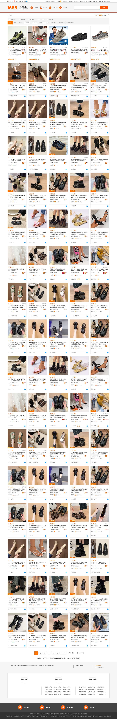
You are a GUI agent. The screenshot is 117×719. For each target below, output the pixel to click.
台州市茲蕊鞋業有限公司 (54, 199)
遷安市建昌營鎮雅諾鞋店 (68, 694)
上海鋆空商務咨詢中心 (102, 692)
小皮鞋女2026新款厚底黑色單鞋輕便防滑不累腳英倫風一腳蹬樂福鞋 (58, 233)
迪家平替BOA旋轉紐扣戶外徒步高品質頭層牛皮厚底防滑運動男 (16, 50)
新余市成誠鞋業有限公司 (34, 199)
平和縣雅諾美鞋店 (49, 694)
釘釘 (96, 716)
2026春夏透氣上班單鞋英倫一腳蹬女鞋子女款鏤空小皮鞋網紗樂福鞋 (37, 636)
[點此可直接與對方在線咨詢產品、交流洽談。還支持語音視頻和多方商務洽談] (25, 96)
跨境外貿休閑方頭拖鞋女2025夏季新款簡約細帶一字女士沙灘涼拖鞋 (79, 233)
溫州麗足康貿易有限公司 (54, 53)
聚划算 (44, 716)
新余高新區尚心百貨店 (75, 89)
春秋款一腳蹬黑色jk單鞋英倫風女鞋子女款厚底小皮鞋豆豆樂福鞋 (58, 599)
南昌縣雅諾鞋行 (66, 687)
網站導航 (85, 713)
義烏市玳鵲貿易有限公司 (34, 272)
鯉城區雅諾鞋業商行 (67, 689)
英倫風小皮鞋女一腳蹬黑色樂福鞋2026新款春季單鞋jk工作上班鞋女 (99, 196)
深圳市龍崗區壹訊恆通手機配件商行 (96, 689)
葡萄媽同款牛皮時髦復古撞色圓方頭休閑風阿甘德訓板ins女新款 (37, 50)
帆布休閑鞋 (99, 55)
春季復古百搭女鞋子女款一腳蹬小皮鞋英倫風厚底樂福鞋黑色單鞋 (99, 86)
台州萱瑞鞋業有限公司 (96, 236)
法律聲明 (57, 713)
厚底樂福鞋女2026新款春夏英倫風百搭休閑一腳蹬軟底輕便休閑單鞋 (79, 160)
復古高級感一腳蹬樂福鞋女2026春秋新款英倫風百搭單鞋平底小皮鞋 (16, 526)
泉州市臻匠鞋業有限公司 (96, 53)
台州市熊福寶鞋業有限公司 (75, 272)
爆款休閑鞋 (104, 55)
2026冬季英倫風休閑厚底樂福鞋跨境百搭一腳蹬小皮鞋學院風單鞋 (79, 636)
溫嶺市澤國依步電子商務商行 (96, 126)
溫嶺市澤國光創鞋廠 (54, 89)
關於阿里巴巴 (73, 713)
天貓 (41, 716)
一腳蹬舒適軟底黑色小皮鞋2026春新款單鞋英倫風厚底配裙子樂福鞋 (16, 86)
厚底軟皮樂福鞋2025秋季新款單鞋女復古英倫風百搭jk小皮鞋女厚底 (99, 160)
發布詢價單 (98, 665)
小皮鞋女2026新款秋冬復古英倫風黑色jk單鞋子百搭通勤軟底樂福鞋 (37, 196)
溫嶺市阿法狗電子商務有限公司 (54, 272)
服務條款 (62, 713)
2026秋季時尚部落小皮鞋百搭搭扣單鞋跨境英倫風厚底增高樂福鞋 (79, 563)
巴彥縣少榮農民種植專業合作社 (86, 692)
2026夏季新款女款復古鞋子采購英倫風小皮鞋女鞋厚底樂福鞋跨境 (16, 636)
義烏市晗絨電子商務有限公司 (96, 89)
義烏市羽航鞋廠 (74, 163)
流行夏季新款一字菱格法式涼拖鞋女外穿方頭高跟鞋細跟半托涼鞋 (99, 270)
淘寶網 (37, 716)
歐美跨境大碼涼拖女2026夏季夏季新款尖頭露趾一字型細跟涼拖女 (99, 233)
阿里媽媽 (60, 716)
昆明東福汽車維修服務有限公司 (95, 694)
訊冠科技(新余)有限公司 (54, 126)
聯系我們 (80, 713)
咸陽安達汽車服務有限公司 (94, 687)
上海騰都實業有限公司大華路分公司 (87, 694)
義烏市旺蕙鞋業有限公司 (96, 163)
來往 (93, 716)
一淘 (48, 716)
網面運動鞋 (63, 55)
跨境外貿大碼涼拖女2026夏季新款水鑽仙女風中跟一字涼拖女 (37, 563)
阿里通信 (79, 716)
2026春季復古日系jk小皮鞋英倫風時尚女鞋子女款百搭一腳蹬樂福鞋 (99, 563)
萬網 (83, 716)
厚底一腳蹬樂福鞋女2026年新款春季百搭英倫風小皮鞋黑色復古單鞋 (16, 343)
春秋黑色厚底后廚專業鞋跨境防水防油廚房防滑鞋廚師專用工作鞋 (37, 343)
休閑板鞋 (31, 55)
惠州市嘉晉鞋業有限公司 (34, 53)
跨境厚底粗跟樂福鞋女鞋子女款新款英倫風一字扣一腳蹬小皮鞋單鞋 (37, 270)
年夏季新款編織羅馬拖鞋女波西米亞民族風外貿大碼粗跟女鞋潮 (16, 196)
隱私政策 (67, 713)
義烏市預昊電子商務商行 (13, 163)
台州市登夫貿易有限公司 (34, 236)
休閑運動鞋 (52, 55)
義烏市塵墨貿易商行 (75, 199)
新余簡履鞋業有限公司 (34, 163)
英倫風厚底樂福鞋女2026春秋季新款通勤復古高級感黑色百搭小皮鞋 (58, 526)
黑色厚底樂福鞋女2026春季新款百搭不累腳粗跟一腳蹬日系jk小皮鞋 (58, 196)
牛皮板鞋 (39, 55)
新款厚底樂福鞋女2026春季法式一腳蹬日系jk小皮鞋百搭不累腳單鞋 (37, 86)
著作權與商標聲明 (50, 713)
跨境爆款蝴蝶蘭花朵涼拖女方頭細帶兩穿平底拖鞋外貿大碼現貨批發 (37, 233)
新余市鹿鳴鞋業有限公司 (13, 236)
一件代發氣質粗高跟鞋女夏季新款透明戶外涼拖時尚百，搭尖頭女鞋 (16, 563)
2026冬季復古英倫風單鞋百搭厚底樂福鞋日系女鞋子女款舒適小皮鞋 (58, 123)
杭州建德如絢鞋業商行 (34, 309)
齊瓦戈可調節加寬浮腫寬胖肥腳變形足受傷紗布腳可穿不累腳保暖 (79, 50)
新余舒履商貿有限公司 (75, 126)
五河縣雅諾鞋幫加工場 (59, 692)
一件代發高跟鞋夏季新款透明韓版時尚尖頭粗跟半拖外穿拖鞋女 (58, 86)
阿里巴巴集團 (9, 716)
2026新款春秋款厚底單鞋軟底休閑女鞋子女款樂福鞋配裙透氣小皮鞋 (58, 306)
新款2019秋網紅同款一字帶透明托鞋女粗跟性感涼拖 (16, 270)
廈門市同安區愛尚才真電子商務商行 (13, 272)
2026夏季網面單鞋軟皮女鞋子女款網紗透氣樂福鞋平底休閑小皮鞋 (79, 86)
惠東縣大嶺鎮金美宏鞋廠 (102, 689)
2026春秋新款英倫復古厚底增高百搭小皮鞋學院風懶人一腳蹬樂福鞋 (99, 306)
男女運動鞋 (57, 55)
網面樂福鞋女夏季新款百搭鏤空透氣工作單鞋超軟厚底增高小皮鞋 (16, 233)
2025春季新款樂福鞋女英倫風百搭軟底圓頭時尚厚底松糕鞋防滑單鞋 (37, 526)
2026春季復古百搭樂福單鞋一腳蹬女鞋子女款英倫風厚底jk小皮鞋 (16, 599)
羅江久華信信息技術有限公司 (94, 692)
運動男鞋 (15, 55)
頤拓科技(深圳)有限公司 (84, 689)
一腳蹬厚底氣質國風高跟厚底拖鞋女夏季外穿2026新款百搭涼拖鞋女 (16, 306)
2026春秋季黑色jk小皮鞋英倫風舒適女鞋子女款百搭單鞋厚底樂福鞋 (37, 160)
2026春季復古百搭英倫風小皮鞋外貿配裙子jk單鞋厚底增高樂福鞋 (99, 599)
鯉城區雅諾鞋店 (57, 687)
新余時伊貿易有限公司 (75, 566)
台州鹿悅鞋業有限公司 (34, 89)
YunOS (74, 716)
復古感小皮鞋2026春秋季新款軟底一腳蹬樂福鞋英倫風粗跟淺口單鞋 (58, 160)
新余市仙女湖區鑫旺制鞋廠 (54, 163)
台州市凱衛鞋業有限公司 (54, 236)
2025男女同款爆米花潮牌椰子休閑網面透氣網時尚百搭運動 (58, 50)
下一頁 (63, 653)
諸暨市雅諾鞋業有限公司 (59, 694)
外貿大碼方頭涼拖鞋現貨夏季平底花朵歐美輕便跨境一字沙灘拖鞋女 (99, 123)
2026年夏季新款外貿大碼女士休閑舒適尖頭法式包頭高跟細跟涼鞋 (79, 270)
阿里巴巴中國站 (25, 716)
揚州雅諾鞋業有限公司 (50, 692)
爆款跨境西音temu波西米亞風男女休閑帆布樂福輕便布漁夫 (99, 50)
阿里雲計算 (69, 716)
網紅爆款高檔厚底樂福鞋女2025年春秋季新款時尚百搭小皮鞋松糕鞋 (58, 343)
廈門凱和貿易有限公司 (84, 687)
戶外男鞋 (19, 55)
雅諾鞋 (81, 665)
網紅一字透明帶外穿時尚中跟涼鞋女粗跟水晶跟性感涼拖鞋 (99, 526)
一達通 (104, 716)
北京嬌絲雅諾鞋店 (58, 689)
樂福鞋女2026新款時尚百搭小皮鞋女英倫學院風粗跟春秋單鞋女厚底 (79, 526)
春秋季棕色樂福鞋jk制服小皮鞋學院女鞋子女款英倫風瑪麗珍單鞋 (37, 599)
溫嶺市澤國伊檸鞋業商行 (34, 126)
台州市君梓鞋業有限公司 (75, 236)
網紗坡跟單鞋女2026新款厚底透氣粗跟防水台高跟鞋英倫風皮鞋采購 (37, 306)
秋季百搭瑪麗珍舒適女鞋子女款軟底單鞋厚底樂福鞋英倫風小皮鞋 (79, 306)
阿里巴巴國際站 (16, 716)
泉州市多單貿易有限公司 (13, 53)
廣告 (25, 51)
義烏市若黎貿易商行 (33, 529)
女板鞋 (35, 55)
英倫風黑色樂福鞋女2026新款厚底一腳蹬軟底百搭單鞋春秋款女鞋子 (58, 270)
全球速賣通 (32, 716)
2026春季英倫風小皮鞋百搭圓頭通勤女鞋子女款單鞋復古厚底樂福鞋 (58, 636)
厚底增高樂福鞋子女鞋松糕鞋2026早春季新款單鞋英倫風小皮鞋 (79, 123)
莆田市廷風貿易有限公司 (75, 53)
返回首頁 (69, 658)
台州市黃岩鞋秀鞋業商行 (13, 199)
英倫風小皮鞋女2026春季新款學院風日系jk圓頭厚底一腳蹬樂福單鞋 (79, 196)
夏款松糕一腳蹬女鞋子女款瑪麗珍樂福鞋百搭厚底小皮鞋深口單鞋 (99, 636)
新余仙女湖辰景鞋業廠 (13, 89)
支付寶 (89, 716)
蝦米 (64, 716)
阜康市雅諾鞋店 (48, 687)
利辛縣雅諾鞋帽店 (49, 689)
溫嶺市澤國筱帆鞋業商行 (13, 126)
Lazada (109, 716)
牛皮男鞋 (10, 55)
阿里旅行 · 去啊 (53, 716)
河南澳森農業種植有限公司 (103, 687)
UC (86, 716)
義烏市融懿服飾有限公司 (102, 694)
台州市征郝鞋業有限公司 (96, 199)
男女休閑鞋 (94, 55)
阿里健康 (100, 716)
